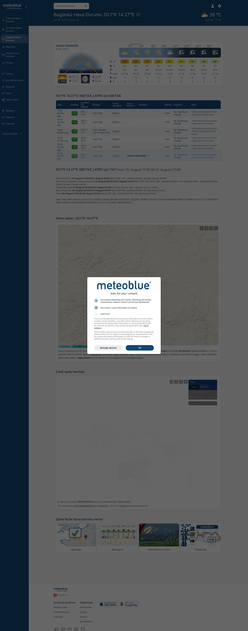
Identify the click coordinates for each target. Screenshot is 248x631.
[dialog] (124, 315)
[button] (124, 314)
